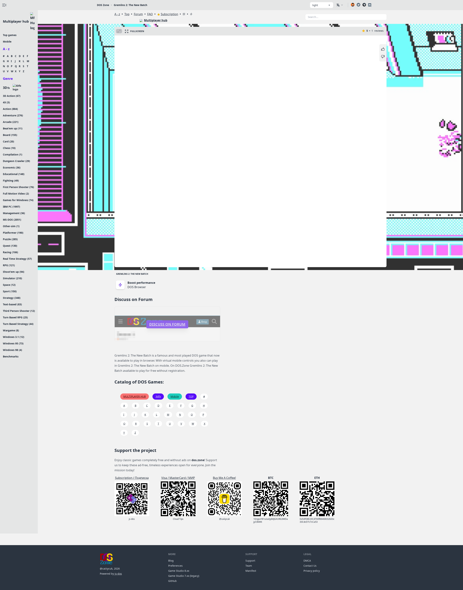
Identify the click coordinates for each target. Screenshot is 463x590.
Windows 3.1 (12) (13, 337)
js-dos (118, 573)
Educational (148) (13, 174)
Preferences (175, 565)
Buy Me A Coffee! (224, 478)
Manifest (250, 570)
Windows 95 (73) (13, 343)
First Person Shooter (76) (18, 187)
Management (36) (14, 213)
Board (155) (10, 135)
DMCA (307, 560)
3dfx (158, 396)
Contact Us (310, 565)
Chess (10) (9, 148)
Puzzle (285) (10, 239)
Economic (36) (11, 167)
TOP (191, 396)
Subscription (169, 14)
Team (248, 565)
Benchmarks (10, 356)
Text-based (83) (12, 304)
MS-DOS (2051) (12, 219)
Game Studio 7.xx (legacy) (183, 576)
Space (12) (9, 284)
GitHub (172, 581)
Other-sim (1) (11, 226)
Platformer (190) (13, 232)
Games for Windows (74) (18, 200)
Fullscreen (137, 31)
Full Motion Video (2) (16, 193)
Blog (171, 560)
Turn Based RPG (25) (15, 317)
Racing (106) (10, 252)
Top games (9, 35)
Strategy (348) (11, 298)
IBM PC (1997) (11, 206)
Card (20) (8, 141)
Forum (138, 14)
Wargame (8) (11, 330)
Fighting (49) (11, 180)
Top (126, 14)
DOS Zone (103, 5)
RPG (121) (9, 265)
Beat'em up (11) (12, 128)
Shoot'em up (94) (13, 271)
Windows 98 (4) (12, 350)
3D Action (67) (11, 96)
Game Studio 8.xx (178, 570)
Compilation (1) (12, 154)
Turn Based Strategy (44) (18, 324)
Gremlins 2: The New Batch (132, 273)
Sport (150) (10, 291)
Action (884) (10, 109)
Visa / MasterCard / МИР (178, 478)
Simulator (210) (12, 278)
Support (250, 560)
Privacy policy (311, 570)
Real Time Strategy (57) (17, 258)
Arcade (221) (10, 122)
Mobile (7, 41)
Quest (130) (10, 245)
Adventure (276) (13, 115)
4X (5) (6, 102)
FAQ (150, 14)
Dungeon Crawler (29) (16, 161)
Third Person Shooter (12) (19, 311)
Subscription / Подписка (132, 478)
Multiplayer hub (16, 21)
